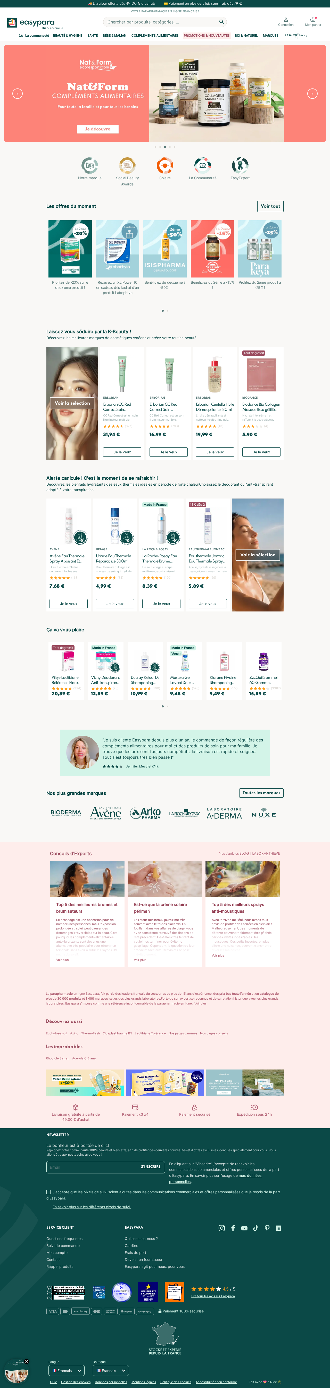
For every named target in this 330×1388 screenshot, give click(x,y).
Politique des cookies (175, 1382)
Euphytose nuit (56, 1033)
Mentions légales (143, 1382)
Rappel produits (59, 1266)
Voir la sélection (72, 403)
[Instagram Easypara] (222, 1228)
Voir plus (200, 1003)
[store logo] (34, 23)
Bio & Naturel (246, 35)
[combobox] (165, 22)
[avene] (105, 813)
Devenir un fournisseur (143, 1259)
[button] (162, 310)
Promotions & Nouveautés (207, 35)
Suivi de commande (63, 1245)
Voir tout (270, 206)
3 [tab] (165, 147)
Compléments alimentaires (155, 35)
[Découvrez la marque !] (165, 93)
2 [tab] (160, 147)
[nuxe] (264, 813)
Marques (270, 35)
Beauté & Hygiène (67, 35)
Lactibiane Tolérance (150, 1033)
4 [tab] (170, 147)
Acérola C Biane (84, 1058)
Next (312, 93)
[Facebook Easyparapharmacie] (233, 1228)
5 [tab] (174, 147)
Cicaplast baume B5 (117, 1033)
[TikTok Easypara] (256, 1228)
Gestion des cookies (75, 1382)
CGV (53, 1382)
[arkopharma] (145, 813)
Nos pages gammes (183, 1033)
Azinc (74, 1033)
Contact (53, 1259)
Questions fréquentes (64, 1238)
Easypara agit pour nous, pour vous (155, 1266)
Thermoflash (90, 1033)
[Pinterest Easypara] (267, 1228)
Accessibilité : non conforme (216, 1382)
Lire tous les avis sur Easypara (213, 1296)
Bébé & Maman (114, 35)
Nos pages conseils (214, 1033)
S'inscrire (151, 1167)
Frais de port (135, 1252)
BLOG (245, 853)
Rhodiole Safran (57, 1058)
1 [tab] (155, 147)
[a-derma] (224, 813)
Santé (92, 35)
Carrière (131, 1245)
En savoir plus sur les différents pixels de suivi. (92, 1207)
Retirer (17, 93)
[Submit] (222, 22)
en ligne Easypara (74, 993)
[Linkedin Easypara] (278, 1228)
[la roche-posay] (184, 813)
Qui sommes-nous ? (141, 1238)
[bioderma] (66, 813)
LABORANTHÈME (266, 853)
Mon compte (57, 1252)
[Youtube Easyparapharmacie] (244, 1228)
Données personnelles (111, 1382)
